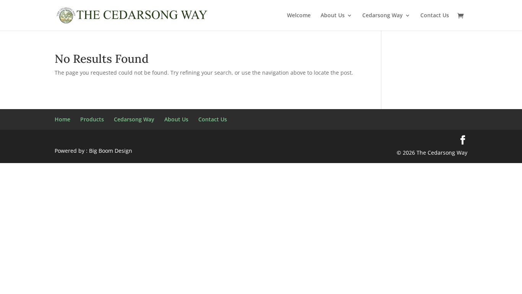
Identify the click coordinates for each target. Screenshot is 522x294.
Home (62, 119)
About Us (333, 16)
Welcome (299, 16)
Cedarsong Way (382, 16)
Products (92, 119)
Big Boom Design (110, 150)
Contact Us (434, 16)
